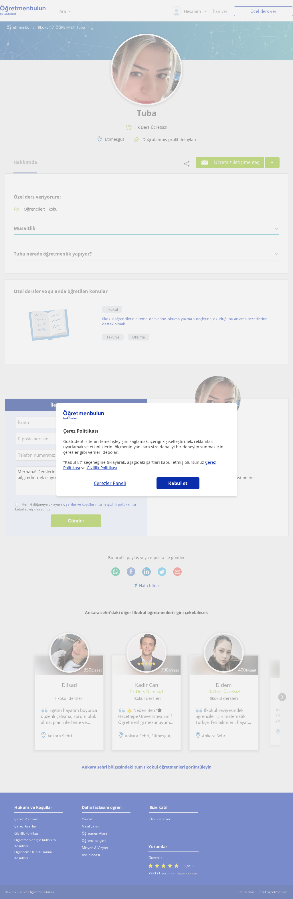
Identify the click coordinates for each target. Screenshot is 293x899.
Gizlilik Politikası (102, 467)
